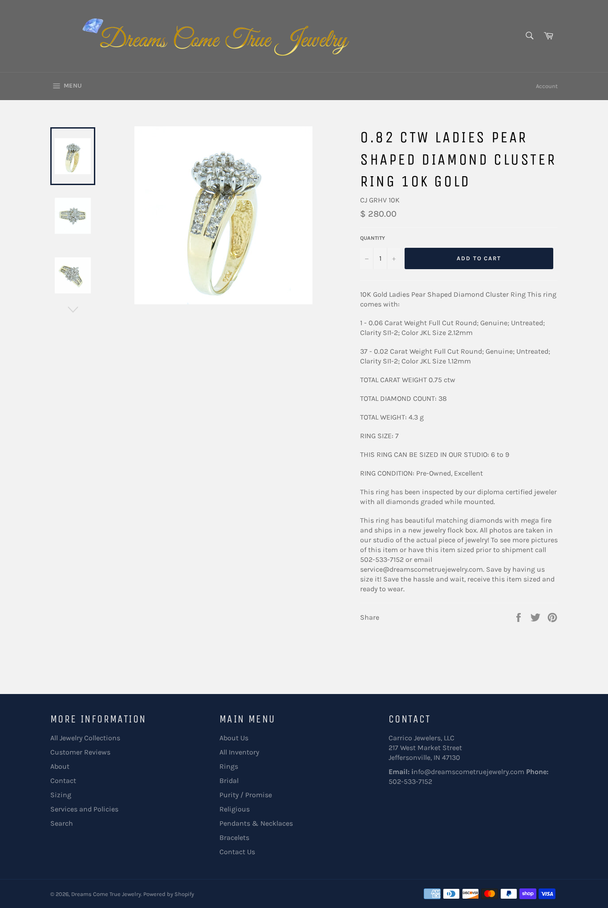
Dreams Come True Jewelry (106, 894)
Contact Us (237, 851)
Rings (228, 766)
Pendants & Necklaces (256, 823)
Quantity (372, 238)
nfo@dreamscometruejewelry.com (468, 771)
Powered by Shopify (168, 894)
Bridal (229, 780)
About (59, 766)
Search (61, 823)
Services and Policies (84, 809)
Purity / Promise (245, 795)
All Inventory (239, 752)
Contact (63, 780)
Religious (234, 809)
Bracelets (234, 837)
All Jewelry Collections (85, 738)
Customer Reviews (80, 752)
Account (547, 86)
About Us (233, 738)
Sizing (60, 795)
